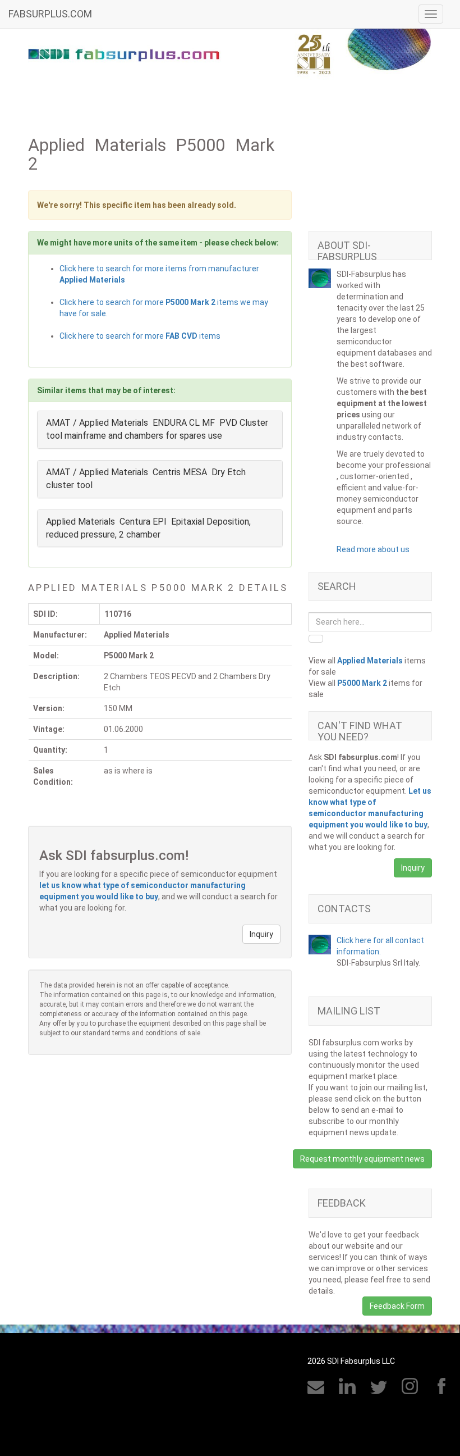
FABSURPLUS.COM (50, 14)
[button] (261, 934)
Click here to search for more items (139, 335)
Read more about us (373, 549)
